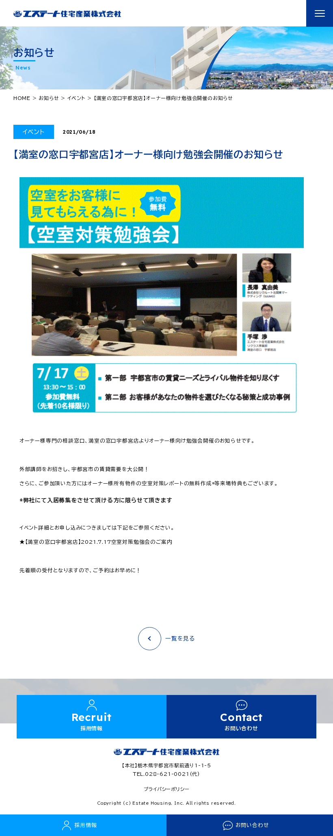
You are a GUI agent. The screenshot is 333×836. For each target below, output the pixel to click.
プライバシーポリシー (167, 789)
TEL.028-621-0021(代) (166, 773)
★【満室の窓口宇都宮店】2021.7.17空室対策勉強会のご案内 (96, 542)
